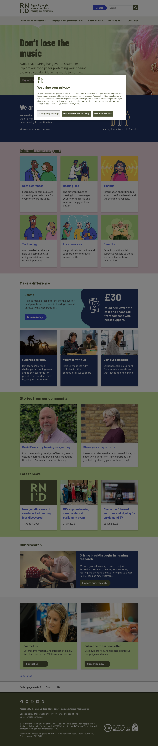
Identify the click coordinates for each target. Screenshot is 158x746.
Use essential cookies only (76, 113)
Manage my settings (49, 113)
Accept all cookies (103, 113)
